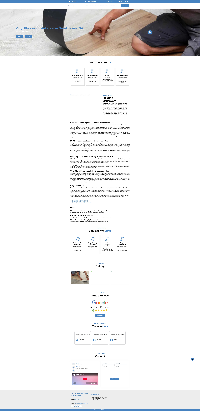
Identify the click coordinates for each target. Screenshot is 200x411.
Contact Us (113, 5)
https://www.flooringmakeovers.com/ (81, 403)
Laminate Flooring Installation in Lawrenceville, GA (81, 202)
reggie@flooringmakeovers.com (80, 400)
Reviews (107, 5)
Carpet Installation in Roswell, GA (78, 199)
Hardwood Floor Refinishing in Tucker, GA (80, 200)
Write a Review (100, 315)
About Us (91, 5)
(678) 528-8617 (77, 399)
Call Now (19, 36)
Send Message (115, 378)
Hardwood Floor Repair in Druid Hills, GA (80, 201)
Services (97, 5)
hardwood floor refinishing (110, 189)
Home (87, 5)
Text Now (28, 36)
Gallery (102, 5)
